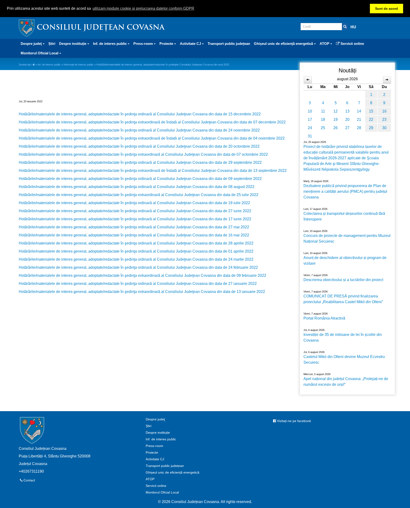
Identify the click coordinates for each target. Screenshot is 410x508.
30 (384, 128)
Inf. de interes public (49, 64)
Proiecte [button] (166, 44)
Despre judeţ (155, 419)
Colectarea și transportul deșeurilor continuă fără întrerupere (344, 216)
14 (359, 111)
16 (384, 111)
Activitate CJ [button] (191, 44)
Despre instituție (158, 432)
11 (323, 111)
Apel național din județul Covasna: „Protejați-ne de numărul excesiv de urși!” (345, 381)
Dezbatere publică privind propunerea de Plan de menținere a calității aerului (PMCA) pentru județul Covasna (345, 191)
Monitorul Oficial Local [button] (40, 53)
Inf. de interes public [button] (110, 44)
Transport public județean (229, 44)
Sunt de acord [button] (386, 8)
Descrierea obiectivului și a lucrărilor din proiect (343, 280)
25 (323, 128)
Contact (29, 480)
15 (371, 111)
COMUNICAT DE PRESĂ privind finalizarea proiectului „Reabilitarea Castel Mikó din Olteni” (343, 299)
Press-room (154, 446)
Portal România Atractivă (324, 318)
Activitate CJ (155, 459)
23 (384, 120)
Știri (51, 44)
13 (347, 111)
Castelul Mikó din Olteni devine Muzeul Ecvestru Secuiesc (344, 359)
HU (353, 27)
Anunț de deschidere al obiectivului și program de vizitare (345, 260)
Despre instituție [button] (73, 44)
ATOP (150, 479)
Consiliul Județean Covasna (100, 28)
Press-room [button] (143, 44)
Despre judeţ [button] (32, 44)
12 (335, 111)
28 (359, 128)
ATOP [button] (325, 44)
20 (347, 120)
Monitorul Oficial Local (162, 492)
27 (347, 128)
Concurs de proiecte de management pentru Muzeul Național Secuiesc (347, 238)
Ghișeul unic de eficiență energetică (172, 472)
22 (371, 120)
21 (359, 120)
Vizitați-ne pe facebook (293, 421)
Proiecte (152, 452)
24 (310, 128)
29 (371, 128)
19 (335, 120)
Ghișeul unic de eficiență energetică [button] (284, 44)
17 (310, 120)
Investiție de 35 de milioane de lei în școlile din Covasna (342, 337)
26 (335, 128)
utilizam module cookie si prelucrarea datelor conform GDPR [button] (143, 8)
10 (310, 111)
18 (323, 120)
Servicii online (352, 44)
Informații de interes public (78, 64)
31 (310, 136)
